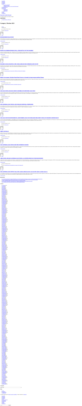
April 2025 (3, 197)
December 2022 (4, 219)
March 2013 (3, 309)
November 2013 (4, 303)
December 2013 (4, 302)
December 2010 (4, 330)
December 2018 (4, 256)
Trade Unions (4, 400)
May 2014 (3, 298)
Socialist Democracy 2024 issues (6, 19)
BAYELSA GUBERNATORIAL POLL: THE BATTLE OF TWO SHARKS (16, 50)
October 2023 (4, 211)
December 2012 (4, 311)
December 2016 (4, 274)
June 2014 (3, 297)
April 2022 (3, 225)
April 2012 (3, 317)
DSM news (3, 1)
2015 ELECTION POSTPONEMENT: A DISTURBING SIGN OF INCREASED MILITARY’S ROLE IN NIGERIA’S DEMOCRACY (29, 117)
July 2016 (3, 278)
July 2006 (3, 368)
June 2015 (3, 288)
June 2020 (3, 242)
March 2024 (3, 207)
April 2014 (3, 299)
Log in (3, 390)
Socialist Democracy (5, 7)
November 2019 (4, 247)
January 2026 (4, 190)
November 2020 (4, 238)
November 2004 (4, 377)
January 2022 (4, 227)
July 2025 (3, 195)
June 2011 (3, 325)
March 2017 (3, 272)
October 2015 (4, 285)
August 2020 (4, 240)
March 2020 (3, 244)
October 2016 (4, 276)
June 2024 (3, 205)
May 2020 (3, 243)
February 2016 (4, 282)
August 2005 (4, 373)
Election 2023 (4, 8)
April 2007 (3, 362)
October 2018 (4, 257)
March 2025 (3, 198)
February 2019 (4, 254)
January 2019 (4, 255)
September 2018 (4, 258)
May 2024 (3, 206)
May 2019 (3, 252)
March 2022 (3, 226)
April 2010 (3, 336)
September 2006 (4, 367)
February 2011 (4, 328)
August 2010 (4, 333)
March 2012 (3, 318)
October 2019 (4, 248)
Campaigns (3, 3)
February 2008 (4, 356)
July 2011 (3, 324)
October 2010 (4, 331)
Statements (3, 2)
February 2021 (4, 236)
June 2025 (3, 196)
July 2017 (3, 269)
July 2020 (3, 241)
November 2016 (4, 275)
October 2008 (4, 350)
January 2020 (4, 246)
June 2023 (3, 214)
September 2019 (4, 249)
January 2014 (4, 301)
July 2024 (3, 204)
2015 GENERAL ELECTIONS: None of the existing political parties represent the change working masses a (23, 171)
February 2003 (4, 383)
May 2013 (3, 307)
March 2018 (3, 263)
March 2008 (3, 355)
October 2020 (4, 239)
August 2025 (4, 194)
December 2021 (4, 228)
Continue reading (2, 54)
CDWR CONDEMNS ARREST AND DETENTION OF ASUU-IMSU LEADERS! (13, 180)
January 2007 (4, 364)
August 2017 (4, 268)
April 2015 (3, 290)
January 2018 (4, 264)
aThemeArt (24, 394)
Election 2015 (6, 10)
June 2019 (3, 251)
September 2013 (4, 304)
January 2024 (4, 209)
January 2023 (4, 218)
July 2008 (3, 352)
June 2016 (3, 279)
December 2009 (4, 339)
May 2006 (3, 370)
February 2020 (4, 245)
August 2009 (4, 342)
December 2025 (4, 191)
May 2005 (3, 374)
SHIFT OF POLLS (4, 131)
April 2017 (3, 271)
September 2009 (4, 341)
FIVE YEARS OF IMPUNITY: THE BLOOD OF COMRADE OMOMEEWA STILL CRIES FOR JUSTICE (17, 181)
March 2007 (3, 363)
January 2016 (4, 283)
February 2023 (4, 217)
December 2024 (4, 200)
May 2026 (3, 187)
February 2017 (4, 273)
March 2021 (3, 235)
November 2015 (4, 284)
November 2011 (4, 321)
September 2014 (4, 295)
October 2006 (4, 366)
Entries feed (3, 391)
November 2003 (4, 380)
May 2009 (3, 344)
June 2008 (3, 353)
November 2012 (4, 312)
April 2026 (3, 188)
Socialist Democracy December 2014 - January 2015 (12, 165)
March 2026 (3, 189)
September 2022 (4, 221)
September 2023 (4, 212)
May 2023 (3, 215)
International (3, 13)
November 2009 (4, 340)
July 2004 (3, 378)
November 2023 (4, 210)
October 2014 (4, 294)
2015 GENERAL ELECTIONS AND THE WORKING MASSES (14, 144)
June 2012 (3, 316)
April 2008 (3, 354)
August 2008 (4, 351)
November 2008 (4, 349)
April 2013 (3, 308)
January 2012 (4, 320)
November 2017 (4, 266)
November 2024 (4, 201)
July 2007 (3, 360)
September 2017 (4, 267)
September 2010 (4, 332)
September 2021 (4, 230)
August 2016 (4, 277)
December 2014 (4, 293)
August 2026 (4, 185)
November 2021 (4, 229)
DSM (2, 35)
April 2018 (3, 262)
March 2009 (3, 346)
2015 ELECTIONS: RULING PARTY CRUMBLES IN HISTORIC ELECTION (17, 90)
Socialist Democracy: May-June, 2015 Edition (11, 84)
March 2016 (3, 281)
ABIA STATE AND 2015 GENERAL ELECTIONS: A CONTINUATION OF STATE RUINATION (21, 158)
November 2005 (4, 371)
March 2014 (3, 300)
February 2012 (4, 319)
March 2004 (3, 379)
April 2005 (3, 375)
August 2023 (4, 213)
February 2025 (4, 199)
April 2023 (3, 216)
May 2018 (3, 261)
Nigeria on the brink (6, 5)
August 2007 (4, 359)
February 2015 (4, 291)
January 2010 (4, 338)
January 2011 (4, 329)
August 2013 (4, 305)
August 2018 (4, 259)
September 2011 (4, 323)
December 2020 (4, 237)
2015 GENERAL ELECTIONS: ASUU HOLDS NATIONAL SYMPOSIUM (16, 104)
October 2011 (4, 322)
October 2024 (4, 202)
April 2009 (3, 345)
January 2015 (4, 292)
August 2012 (4, 314)
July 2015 (3, 287)
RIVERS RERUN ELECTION (7, 37)
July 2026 (3, 186)
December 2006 (4, 365)
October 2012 (4, 313)
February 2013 (4, 310)
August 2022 (4, 222)
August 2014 (4, 296)
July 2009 (3, 343)
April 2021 (3, 234)
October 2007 (4, 358)
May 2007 (3, 361)
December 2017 (4, 265)
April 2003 (3, 382)
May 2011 (3, 326)
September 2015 (4, 286)
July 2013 (3, 306)
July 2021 (3, 232)
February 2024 (4, 208)
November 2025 (4, 192)
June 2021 (3, 233)
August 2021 (4, 231)
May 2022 (3, 224)
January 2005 (4, 376)
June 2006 (3, 369)
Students (3, 11)
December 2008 (4, 348)
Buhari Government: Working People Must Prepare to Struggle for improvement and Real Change (22, 77)
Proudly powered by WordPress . (12, 394)
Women (3, 12)
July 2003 (3, 381)
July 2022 (3, 223)
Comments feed (4, 392)
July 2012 (3, 315)
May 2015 (3, 289)
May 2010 (3, 335)
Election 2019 (6, 9)
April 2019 (3, 253)
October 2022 (4, 220)
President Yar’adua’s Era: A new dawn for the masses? (11, 6)
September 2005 (4, 372)
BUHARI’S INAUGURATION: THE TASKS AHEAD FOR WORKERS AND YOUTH (19, 64)
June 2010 (3, 334)
